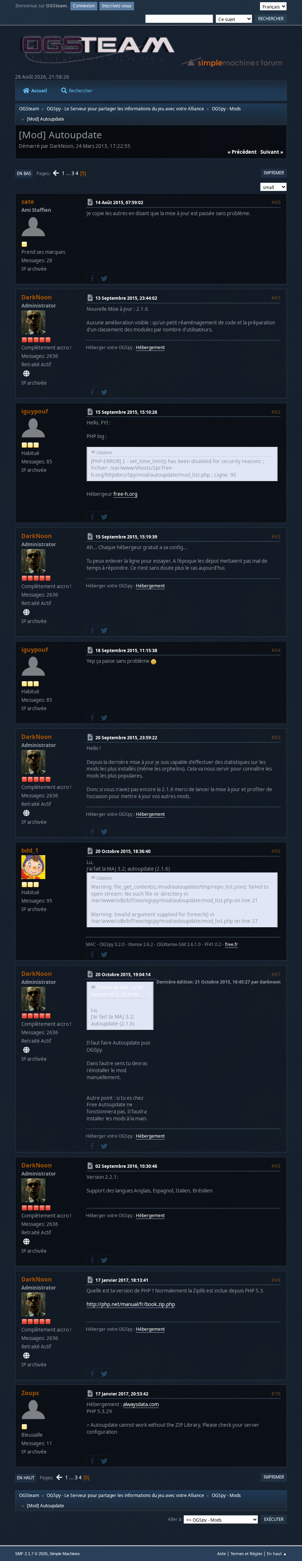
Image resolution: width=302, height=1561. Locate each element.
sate (27, 202)
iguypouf (34, 411)
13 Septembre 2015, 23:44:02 (126, 298)
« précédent (242, 152)
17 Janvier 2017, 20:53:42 (121, 1394)
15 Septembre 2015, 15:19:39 (126, 537)
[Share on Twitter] (104, 278)
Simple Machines (65, 1553)
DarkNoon (36, 297)
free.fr (231, 944)
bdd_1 (29, 850)
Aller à (174, 1519)
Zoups (30, 1393)
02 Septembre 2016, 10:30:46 (126, 1166)
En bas (24, 173)
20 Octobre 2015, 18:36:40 (123, 851)
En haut (25, 1477)
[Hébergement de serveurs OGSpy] (26, 373)
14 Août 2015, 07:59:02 (119, 202)
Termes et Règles (246, 1553)
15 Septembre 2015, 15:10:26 (126, 412)
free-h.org (125, 494)
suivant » (271, 152)
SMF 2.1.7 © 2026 (31, 1553)
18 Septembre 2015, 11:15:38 (126, 650)
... (68, 173)
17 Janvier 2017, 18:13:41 (121, 1280)
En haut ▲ (277, 1553)
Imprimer (274, 172)
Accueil (39, 91)
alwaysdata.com (141, 1404)
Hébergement (150, 347)
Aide (221, 1553)
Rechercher (80, 91)
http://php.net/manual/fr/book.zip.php (131, 1304)
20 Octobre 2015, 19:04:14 (123, 974)
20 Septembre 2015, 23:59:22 (126, 738)
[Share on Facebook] (92, 278)
